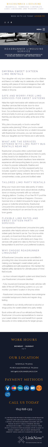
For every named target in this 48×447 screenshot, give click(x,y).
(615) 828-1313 (39, 16)
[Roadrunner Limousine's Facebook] (8, 22)
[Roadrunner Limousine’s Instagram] (5, 22)
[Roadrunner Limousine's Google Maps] (11, 22)
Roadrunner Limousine (24, 4)
